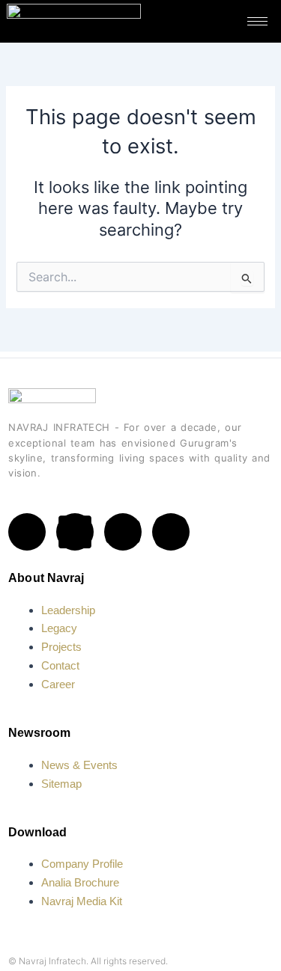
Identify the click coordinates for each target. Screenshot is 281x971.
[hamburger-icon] (257, 21)
